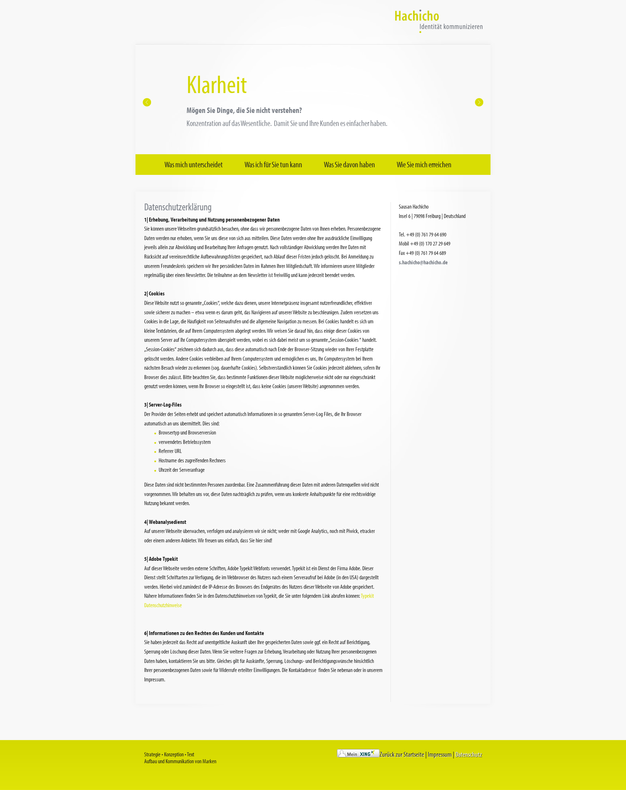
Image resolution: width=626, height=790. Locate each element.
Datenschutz (468, 754)
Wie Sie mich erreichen (424, 164)
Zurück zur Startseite (402, 754)
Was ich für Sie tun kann (273, 164)
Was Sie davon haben (349, 164)
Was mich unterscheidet (193, 164)
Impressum (440, 754)
